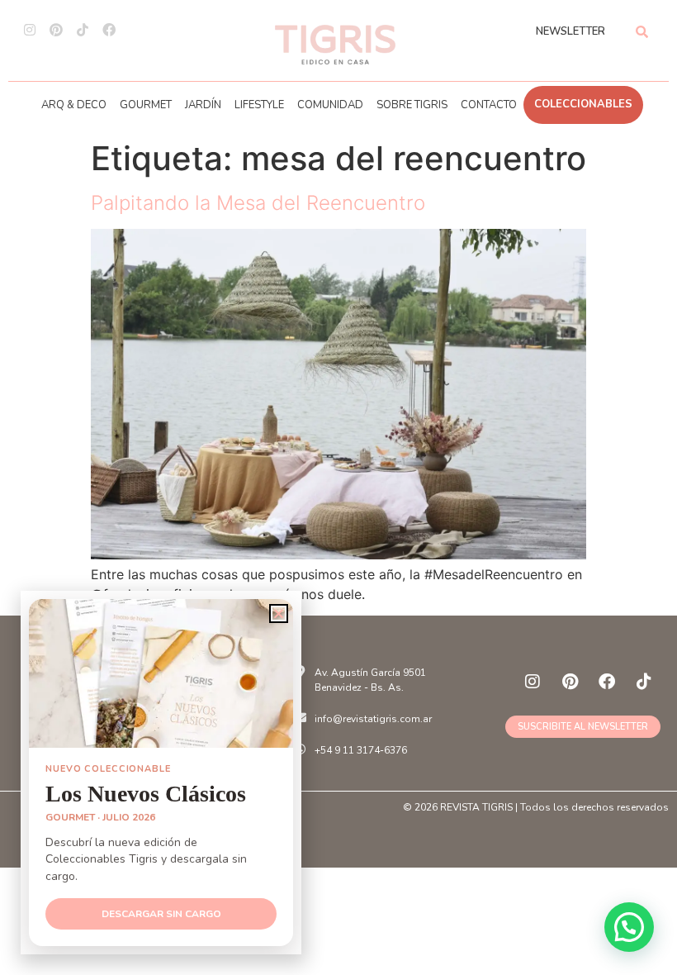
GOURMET (146, 105)
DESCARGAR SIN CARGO (161, 913)
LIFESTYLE (259, 105)
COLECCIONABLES (583, 104)
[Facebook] (109, 30)
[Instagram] (30, 30)
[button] (629, 927)
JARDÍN (203, 105)
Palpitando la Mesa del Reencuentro (258, 203)
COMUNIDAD (330, 105)
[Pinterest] (56, 30)
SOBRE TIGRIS (411, 105)
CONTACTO (489, 105)
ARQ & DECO (74, 105)
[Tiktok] (82, 30)
